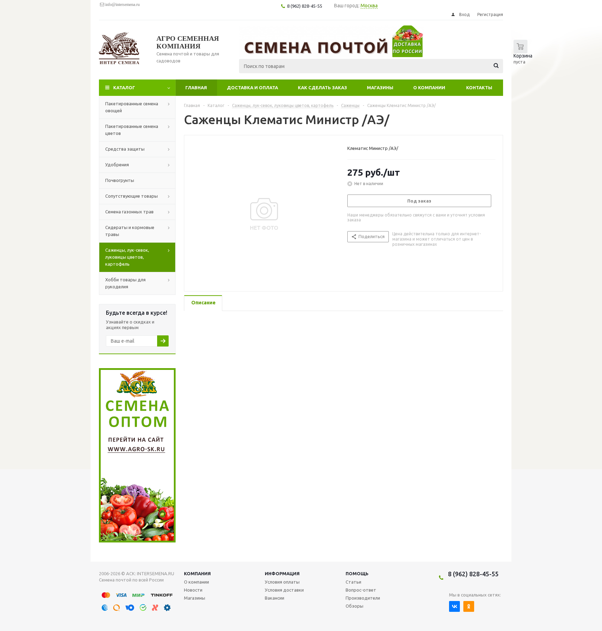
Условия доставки (284, 589)
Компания (197, 573)
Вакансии (274, 597)
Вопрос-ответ (361, 589)
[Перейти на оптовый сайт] (137, 540)
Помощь (357, 573)
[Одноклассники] (468, 606)
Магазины (380, 87)
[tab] (203, 303)
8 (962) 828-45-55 (473, 573)
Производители (363, 597)
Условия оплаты (282, 581)
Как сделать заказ (322, 87)
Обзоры (354, 605)
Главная (196, 87)
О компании (429, 87)
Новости (193, 589)
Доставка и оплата (252, 87)
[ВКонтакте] (454, 606)
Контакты (479, 87)
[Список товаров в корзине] (524, 56)
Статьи (353, 581)
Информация (282, 573)
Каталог (124, 87)
